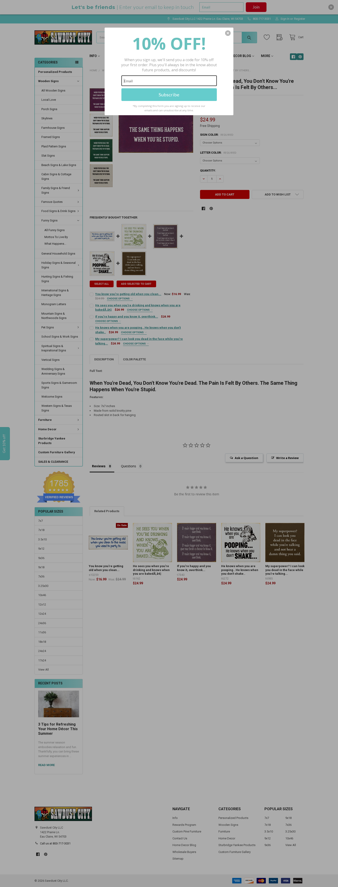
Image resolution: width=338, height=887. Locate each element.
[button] (228, 33)
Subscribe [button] (169, 94)
